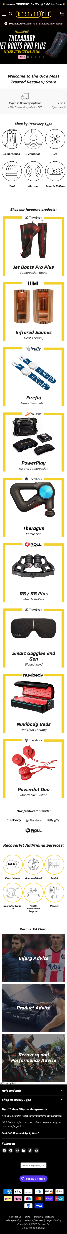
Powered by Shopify (33, 1228)
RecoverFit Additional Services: (33, 845)
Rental (54, 878)
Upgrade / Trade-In (12, 907)
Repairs (54, 906)
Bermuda (32, 1165)
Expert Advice (12, 878)
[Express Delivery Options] (25, 101)
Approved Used (33, 878)
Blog (27, 1217)
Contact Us (15, 1217)
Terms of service (34, 1220)
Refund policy (53, 1220)
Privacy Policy (13, 1220)
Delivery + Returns (44, 1217)
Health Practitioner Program (33, 909)
